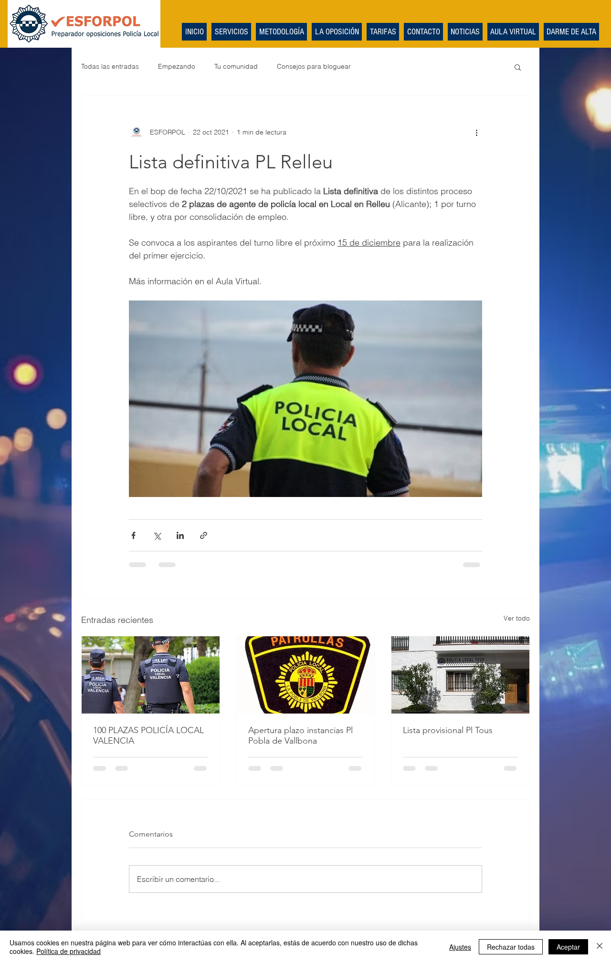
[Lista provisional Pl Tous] (460, 675)
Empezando (176, 66)
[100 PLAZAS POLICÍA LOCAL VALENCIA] (151, 675)
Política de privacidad (68, 951)
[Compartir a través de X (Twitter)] (156, 535)
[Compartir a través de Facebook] (133, 535)
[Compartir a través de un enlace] (203, 535)
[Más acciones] (476, 132)
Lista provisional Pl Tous (448, 730)
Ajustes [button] (460, 947)
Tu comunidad (236, 66)
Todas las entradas (110, 66)
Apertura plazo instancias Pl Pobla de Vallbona (300, 735)
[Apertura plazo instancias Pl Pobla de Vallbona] (306, 675)
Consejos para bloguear (314, 66)
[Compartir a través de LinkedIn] (180, 535)
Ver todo (517, 618)
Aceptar (568, 947)
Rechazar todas (511, 947)
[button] (517, 67)
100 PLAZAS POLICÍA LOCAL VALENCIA (148, 735)
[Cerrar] (599, 946)
